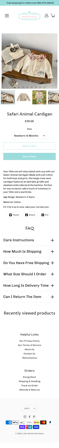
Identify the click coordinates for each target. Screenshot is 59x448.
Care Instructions (18, 240)
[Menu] (6, 15)
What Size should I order (24, 274)
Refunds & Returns (29, 389)
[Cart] (53, 15)
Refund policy (29, 358)
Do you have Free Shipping (26, 263)
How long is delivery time (26, 285)
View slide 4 (27, 87)
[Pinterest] (34, 416)
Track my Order (29, 385)
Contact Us (29, 353)
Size (29, 129)
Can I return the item (22, 296)
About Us (29, 349)
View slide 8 (44, 87)
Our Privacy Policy (29, 341)
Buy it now (29, 156)
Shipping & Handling (29, 381)
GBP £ (27, 408)
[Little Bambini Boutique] (29, 15)
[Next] (55, 61)
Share (32, 215)
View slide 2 (19, 87)
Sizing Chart (29, 377)
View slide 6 (36, 87)
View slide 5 (31, 87)
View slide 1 (14, 87)
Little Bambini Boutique (33, 433)
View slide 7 (40, 87)
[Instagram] (24, 416)
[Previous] (3, 61)
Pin (47, 215)
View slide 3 (23, 87)
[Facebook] (29, 416)
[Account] (46, 15)
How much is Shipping (22, 251)
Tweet (16, 215)
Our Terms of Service (29, 345)
